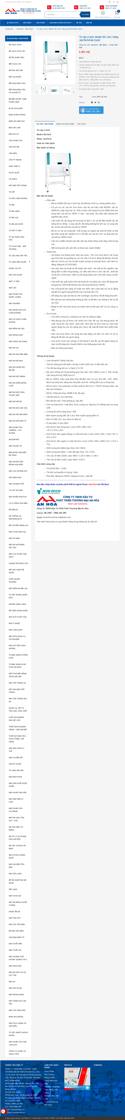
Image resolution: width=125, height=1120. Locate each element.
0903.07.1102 (110, 8)
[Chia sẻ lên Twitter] (96, 102)
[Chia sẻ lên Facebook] (92, 102)
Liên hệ (89, 23)
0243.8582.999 (59, 8)
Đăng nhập (99, 17)
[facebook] (114, 2)
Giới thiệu (27, 23)
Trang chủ (13, 23)
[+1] (99, 102)
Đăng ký (107, 17)
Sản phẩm (40, 23)
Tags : (81, 97)
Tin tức (79, 23)
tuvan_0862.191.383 (99, 97)
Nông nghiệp (50, 1077)
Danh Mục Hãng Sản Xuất (60, 23)
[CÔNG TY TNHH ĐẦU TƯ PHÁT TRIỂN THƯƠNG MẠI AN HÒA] (23, 11)
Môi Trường (49, 1074)
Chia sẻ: (82, 102)
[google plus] (118, 2)
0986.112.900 (84, 8)
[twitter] (110, 2)
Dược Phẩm (49, 1071)
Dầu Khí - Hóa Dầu (52, 1087)
